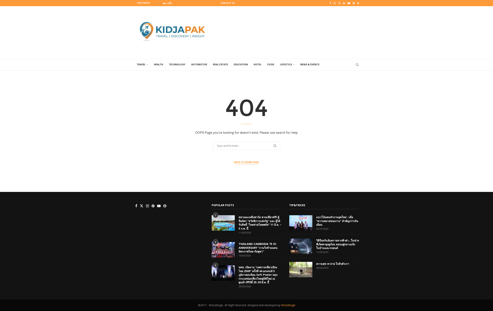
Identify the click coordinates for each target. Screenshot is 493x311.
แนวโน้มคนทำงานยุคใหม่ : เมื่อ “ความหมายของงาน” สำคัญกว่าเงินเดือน (337, 220)
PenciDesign (288, 305)
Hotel (258, 64)
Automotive (199, 64)
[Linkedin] (344, 3)
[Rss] (358, 3)
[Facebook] (330, 3)
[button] (156, 3)
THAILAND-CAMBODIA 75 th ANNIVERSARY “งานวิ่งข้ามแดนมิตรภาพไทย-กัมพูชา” (258, 247)
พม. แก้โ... (168, 3)
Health (158, 64)
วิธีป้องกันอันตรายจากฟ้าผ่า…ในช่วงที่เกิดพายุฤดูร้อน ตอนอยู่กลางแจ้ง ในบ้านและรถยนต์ (337, 244)
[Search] (357, 64)
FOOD (270, 64)
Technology (177, 64)
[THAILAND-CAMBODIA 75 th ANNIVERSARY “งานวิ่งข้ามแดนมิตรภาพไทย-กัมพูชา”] (223, 249)
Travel (141, 64)
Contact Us (228, 3)
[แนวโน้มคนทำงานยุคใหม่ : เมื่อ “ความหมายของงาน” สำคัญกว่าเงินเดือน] (300, 223)
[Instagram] (339, 3)
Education (241, 64)
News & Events (309, 64)
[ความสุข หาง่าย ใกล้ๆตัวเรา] (300, 269)
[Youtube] (349, 3)
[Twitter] (334, 3)
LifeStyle (286, 64)
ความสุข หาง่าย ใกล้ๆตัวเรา (332, 264)
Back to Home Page (246, 162)
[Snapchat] (354, 3)
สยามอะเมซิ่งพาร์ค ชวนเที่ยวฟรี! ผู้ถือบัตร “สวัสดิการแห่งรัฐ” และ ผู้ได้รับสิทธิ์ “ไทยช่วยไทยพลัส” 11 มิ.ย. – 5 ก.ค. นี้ (260, 222)
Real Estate (220, 64)
